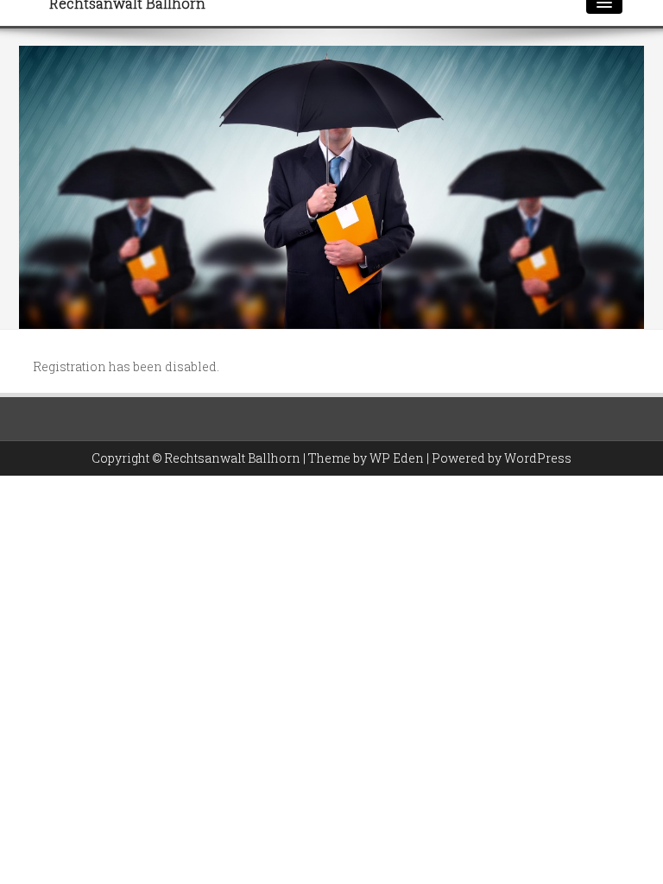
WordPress (537, 458)
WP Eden (396, 458)
